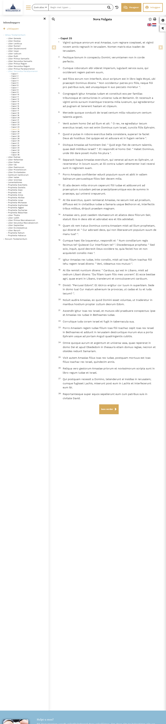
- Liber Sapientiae (15, 225)
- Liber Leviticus (14, 43)
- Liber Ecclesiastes (15, 172)
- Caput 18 (14, 113)
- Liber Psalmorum (15, 167)
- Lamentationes (14, 182)
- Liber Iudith (12, 218)
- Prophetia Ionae (14, 200)
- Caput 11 (14, 97)
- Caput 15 (14, 106)
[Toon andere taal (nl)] (154, 24)
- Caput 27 (14, 134)
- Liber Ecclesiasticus (16, 228)
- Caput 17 (14, 111)
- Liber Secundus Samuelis (19, 61)
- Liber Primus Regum (16, 64)
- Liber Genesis (13, 38)
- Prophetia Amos (14, 195)
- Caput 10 (14, 94)
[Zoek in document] (53, 19)
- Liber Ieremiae (14, 180)
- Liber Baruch (13, 230)
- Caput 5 (14, 83)
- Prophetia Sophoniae (17, 205)
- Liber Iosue (12, 51)
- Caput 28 (14, 136)
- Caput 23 (14, 125)
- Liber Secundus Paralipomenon (22, 71)
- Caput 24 (14, 127)
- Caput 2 (14, 76)
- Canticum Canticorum (17, 175)
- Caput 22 (14, 122)
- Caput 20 (14, 118)
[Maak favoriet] (150, 19)
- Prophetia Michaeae (16, 202)
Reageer (134, 7)
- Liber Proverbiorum (16, 170)
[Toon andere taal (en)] (149, 24)
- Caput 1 (14, 74)
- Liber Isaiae (12, 177)
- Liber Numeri (13, 46)
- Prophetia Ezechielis (16, 185)
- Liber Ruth (12, 56)
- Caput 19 (14, 115)
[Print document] (154, 19)
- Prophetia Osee (14, 190)
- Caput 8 (14, 90)
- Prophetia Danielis (15, 187)
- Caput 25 (14, 129)
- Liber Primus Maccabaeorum (20, 220)
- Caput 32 (14, 145)
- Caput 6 (14, 85)
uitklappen (13, 28)
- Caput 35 (14, 152)
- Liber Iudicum (13, 53)
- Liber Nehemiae (14, 160)
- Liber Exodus (13, 41)
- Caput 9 (14, 92)
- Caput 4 (14, 81)
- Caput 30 (14, 141)
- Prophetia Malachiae (16, 212)
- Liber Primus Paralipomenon (20, 69)
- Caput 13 (14, 101)
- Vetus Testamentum (14, 35)
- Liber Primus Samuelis (17, 58)
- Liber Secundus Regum (18, 66)
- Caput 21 (14, 120)
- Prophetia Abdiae (15, 197)
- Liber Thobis (13, 215)
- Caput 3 (14, 78)
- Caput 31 (14, 143)
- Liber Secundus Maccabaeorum (22, 223)
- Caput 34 (14, 150)
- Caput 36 (14, 155)
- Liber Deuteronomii (16, 48)
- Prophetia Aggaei (15, 207)
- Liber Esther (13, 162)
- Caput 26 (14, 132)
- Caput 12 (14, 99)
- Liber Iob (11, 165)
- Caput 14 (14, 104)
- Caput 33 (14, 148)
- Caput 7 (14, 88)
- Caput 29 (14, 138)
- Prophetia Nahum (15, 233)
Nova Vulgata (102, 19)
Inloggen (155, 7)
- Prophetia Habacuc (16, 235)
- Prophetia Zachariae (16, 210)
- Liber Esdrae (13, 157)
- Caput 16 (14, 108)
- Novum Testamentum (15, 239)
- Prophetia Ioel (13, 192)
